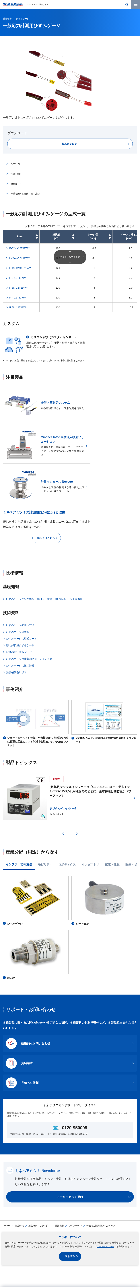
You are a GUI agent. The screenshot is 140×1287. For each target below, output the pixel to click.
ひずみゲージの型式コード (21, 638)
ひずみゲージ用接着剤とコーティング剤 (29, 658)
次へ (76, 833)
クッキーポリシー (105, 1246)
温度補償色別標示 (16, 672)
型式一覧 (16, 164)
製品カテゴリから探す (39, 1225)
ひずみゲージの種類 (17, 631)
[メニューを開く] (135, 4)
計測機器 (59, 1225)
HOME (7, 1225)
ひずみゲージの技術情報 (20, 665)
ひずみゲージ (75, 1225)
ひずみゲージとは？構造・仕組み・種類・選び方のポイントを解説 (44, 598)
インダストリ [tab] (90, 864)
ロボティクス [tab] (67, 864)
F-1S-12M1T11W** (20, 268)
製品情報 (19, 1225)
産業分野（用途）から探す (26, 193)
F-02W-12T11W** (19, 248)
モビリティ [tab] (45, 864)
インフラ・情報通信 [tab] (19, 864)
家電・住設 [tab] (112, 864)
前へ (63, 833)
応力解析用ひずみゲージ (20, 645)
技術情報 (16, 174)
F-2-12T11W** (17, 277)
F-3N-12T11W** (18, 287)
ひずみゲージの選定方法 (20, 625)
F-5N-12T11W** (18, 307)
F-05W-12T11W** (19, 258)
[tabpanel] (70, 928)
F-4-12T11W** (17, 297)
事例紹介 (16, 183)
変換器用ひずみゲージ (19, 652)
